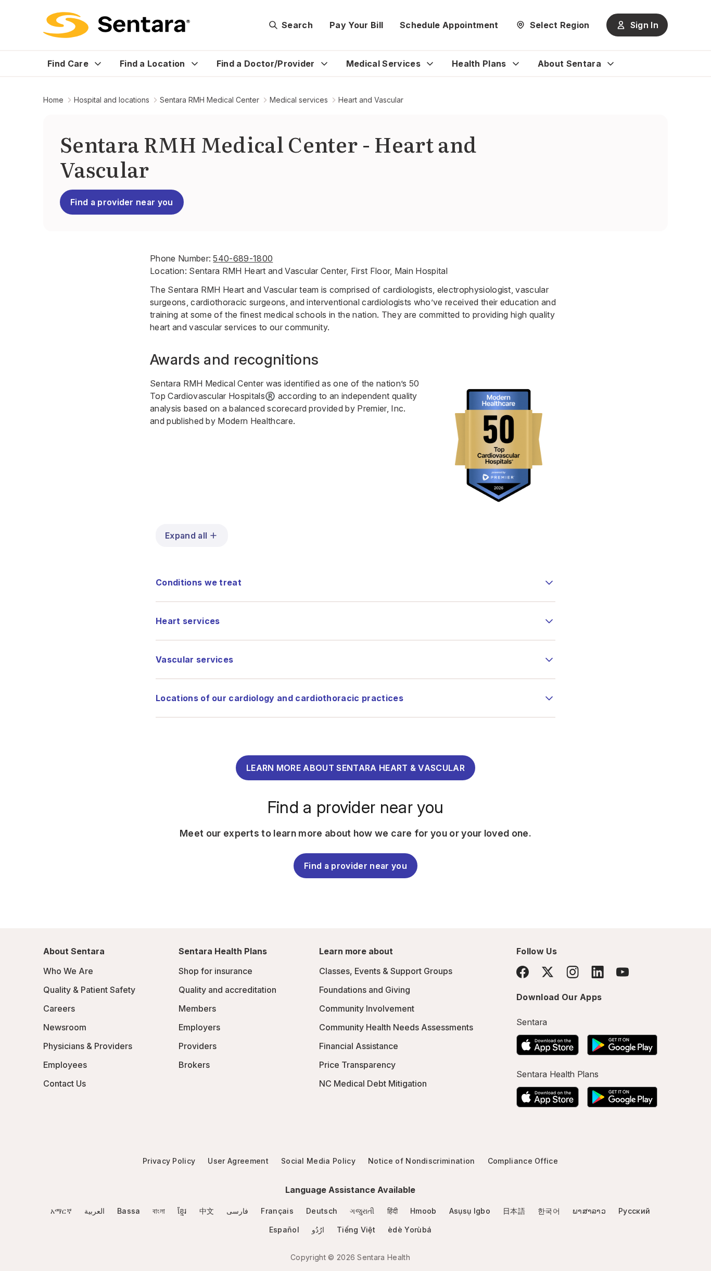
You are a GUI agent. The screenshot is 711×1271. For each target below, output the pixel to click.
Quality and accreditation (227, 990)
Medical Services (383, 63)
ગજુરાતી (362, 1210)
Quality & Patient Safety (89, 990)
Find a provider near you (121, 202)
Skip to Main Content (15, 15)
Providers (198, 1046)
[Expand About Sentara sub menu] (610, 63)
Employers (199, 1027)
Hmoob (423, 1210)
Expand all (186, 535)
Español (284, 1229)
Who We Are (68, 971)
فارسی (237, 1210)
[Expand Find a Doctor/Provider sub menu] (324, 63)
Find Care (67, 63)
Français (277, 1210)
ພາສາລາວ (589, 1210)
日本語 (514, 1210)
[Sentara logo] (116, 25)
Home (53, 99)
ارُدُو (318, 1229)
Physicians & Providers (87, 1046)
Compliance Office (523, 1160)
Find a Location (152, 63)
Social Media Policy (318, 1160)
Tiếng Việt (356, 1229)
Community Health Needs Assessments (396, 1027)
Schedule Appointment (449, 25)
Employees (65, 1065)
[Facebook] (522, 972)
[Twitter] (547, 972)
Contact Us (64, 1083)
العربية (94, 1210)
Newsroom (64, 1027)
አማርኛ (61, 1210)
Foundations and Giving (364, 990)
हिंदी (392, 1210)
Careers (59, 1008)
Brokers (194, 1065)
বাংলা (159, 1210)
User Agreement (238, 1160)
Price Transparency (357, 1065)
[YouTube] (622, 972)
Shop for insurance (215, 971)
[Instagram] (572, 972)
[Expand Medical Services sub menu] (430, 63)
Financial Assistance (358, 1046)
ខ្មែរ (182, 1210)
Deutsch (321, 1210)
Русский (634, 1210)
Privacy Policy (169, 1160)
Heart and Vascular (370, 99)
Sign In (644, 25)
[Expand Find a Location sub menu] (194, 63)
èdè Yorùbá (409, 1229)
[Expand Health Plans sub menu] (516, 63)
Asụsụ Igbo (469, 1210)
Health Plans (479, 63)
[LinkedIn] (597, 972)
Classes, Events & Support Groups (385, 971)
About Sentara (569, 63)
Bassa (129, 1210)
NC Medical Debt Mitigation (373, 1083)
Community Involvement (366, 1008)
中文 (206, 1210)
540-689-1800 (243, 258)
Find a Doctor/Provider (266, 63)
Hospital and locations (111, 99)
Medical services (299, 99)
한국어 (549, 1210)
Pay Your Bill (356, 25)
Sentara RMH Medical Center (209, 99)
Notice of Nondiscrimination (421, 1160)
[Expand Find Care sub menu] (98, 63)
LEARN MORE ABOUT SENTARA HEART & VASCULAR (355, 768)
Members (197, 1008)
